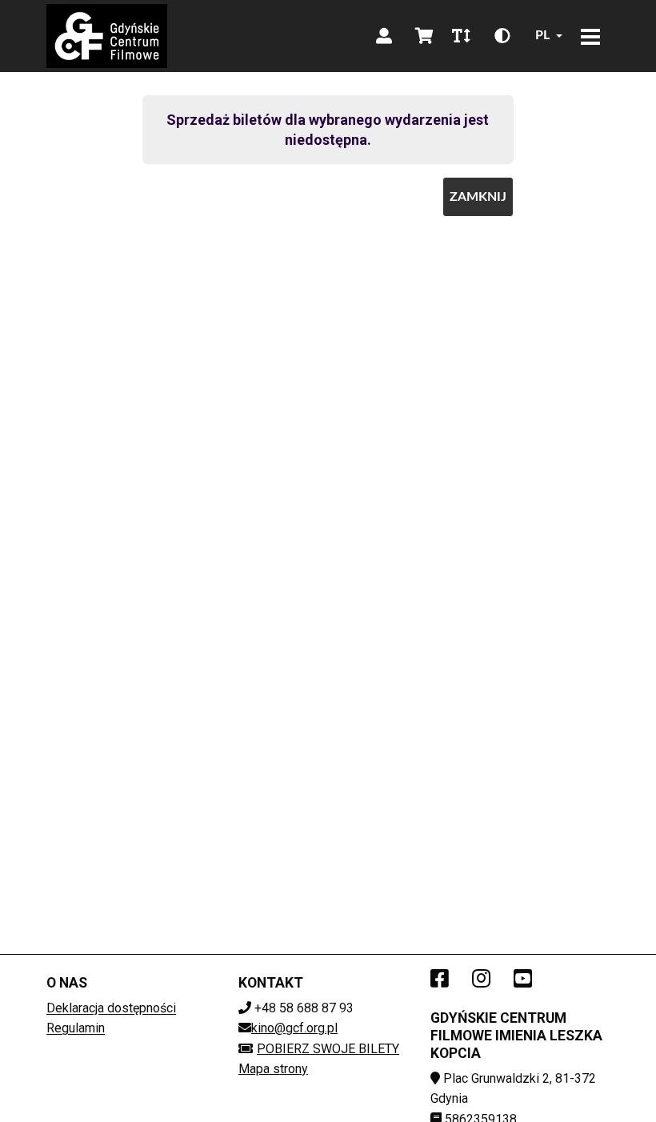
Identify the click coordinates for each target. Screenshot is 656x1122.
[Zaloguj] (384, 36)
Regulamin (75, 1028)
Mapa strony (273, 1068)
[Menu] (590, 36)
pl (542, 35)
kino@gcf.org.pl (294, 1028)
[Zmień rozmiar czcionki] (460, 36)
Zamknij (478, 196)
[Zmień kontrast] (502, 36)
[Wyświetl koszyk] (424, 36)
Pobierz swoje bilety (328, 1048)
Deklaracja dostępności (111, 1008)
